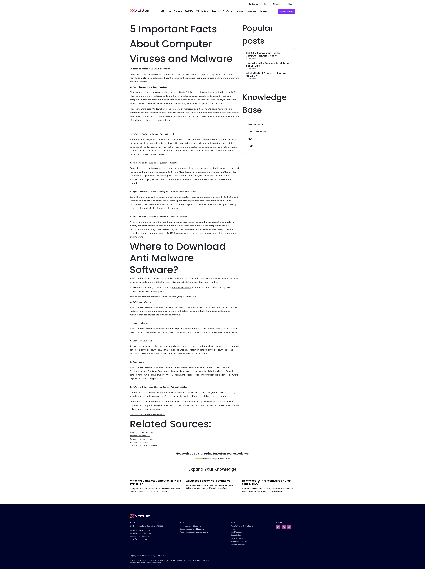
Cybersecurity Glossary (239, 541)
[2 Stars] (197, 458)
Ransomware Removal (140, 442)
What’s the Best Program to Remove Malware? (266, 74)
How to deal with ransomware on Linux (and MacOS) (266, 482)
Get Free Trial (136, 414)
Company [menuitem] (263, 11)
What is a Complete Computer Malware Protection (155, 482)
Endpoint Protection (181, 287)
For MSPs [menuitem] (189, 11)
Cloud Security (257, 131)
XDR (250, 146)
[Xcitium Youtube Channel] (289, 527)
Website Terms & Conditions (242, 526)
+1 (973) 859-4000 (145, 530)
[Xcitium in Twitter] (284, 527)
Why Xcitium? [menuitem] (202, 11)
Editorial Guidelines (238, 544)
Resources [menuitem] (251, 11)
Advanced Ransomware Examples (208, 480)
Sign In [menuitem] (291, 4)
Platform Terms (237, 538)
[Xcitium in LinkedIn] (278, 527)
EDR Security (255, 124)
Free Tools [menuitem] (227, 11)
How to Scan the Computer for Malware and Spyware (267, 64)
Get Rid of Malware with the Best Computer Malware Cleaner (263, 54)
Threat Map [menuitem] (278, 4)
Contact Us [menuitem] (253, 4)
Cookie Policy (236, 535)
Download (203, 282)
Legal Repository (237, 532)
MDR (250, 138)
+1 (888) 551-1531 (144, 533)
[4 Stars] (200, 458)
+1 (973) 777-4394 (140, 539)
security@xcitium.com (199, 532)
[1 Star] (196, 458)
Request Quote (286, 11)
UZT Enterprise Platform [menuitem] (171, 11)
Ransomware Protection (141, 439)
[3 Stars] (198, 458)
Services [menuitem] (216, 11)
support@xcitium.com (195, 529)
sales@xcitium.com (193, 526)
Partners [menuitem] (239, 11)
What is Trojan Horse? (141, 432)
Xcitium (166, 68)
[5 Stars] (201, 458)
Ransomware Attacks (140, 436)
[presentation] (129, 487)
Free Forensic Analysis (154, 414)
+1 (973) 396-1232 (143, 536)
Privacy (233, 529)
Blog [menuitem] (265, 4)
